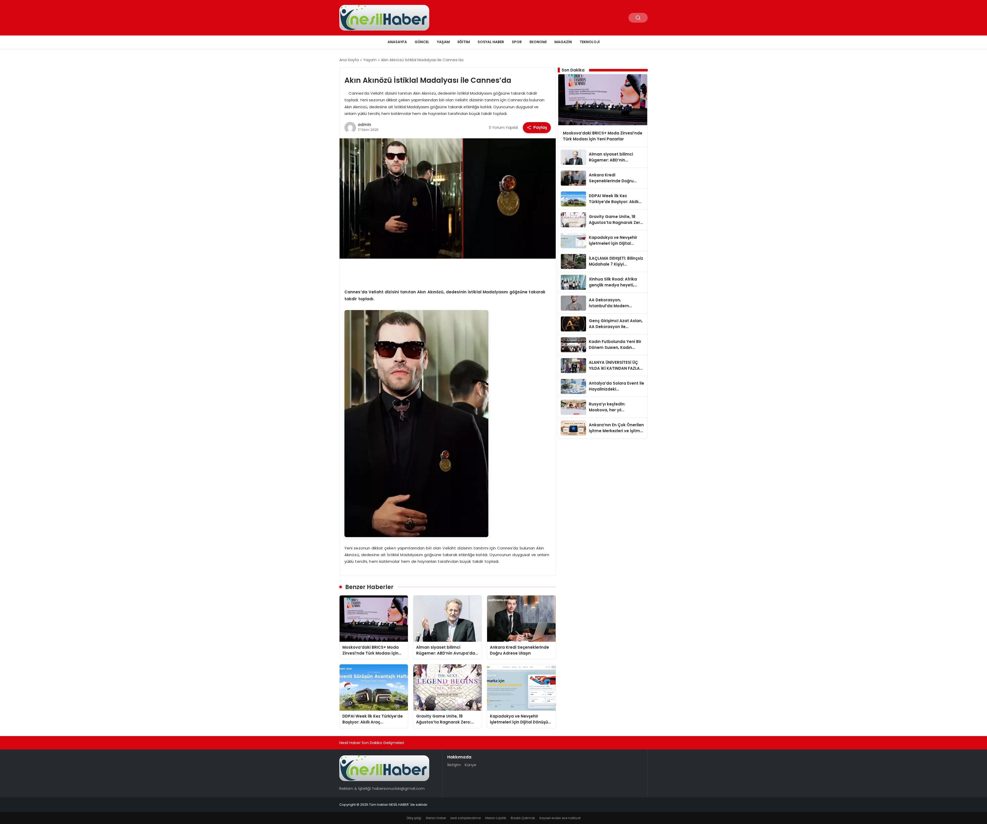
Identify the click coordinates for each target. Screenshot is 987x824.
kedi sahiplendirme (466, 818)
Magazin (563, 41)
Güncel (422, 41)
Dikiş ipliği (414, 818)
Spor (517, 41)
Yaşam (443, 41)
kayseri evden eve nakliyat (560, 818)
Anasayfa (397, 41)
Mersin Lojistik (495, 818)
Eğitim (464, 41)
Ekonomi (538, 41)
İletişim (454, 764)
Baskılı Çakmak (523, 818)
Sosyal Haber (491, 41)
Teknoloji (590, 41)
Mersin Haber (436, 818)
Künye (470, 764)
